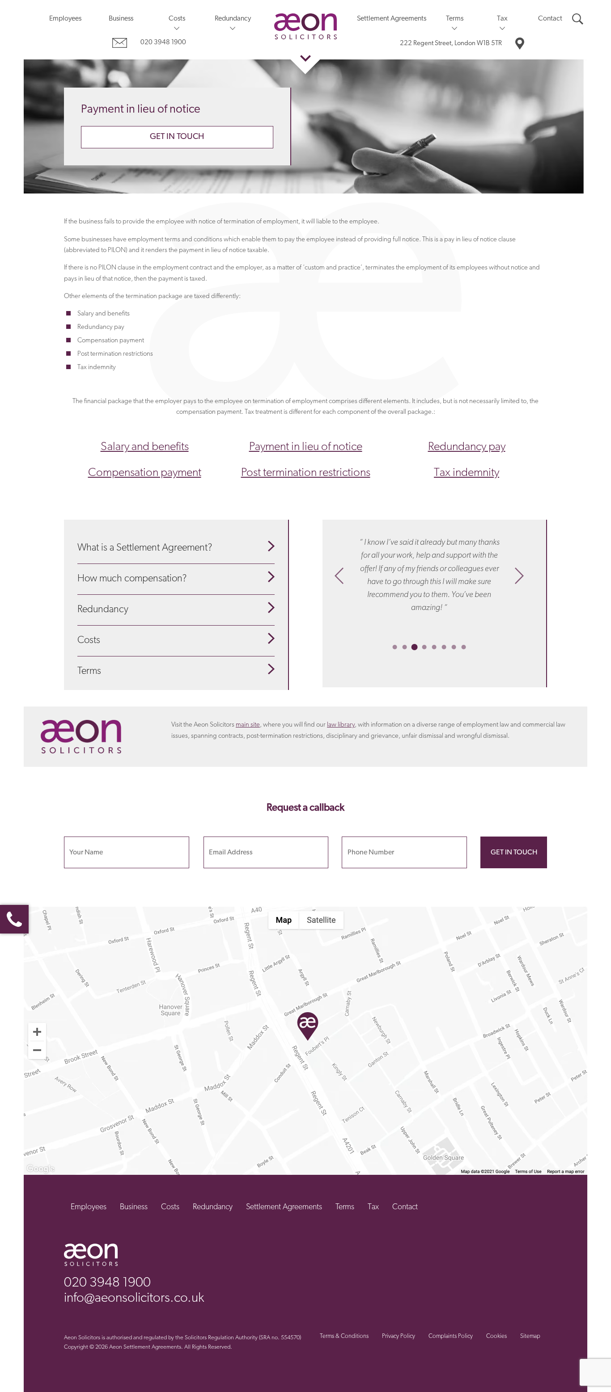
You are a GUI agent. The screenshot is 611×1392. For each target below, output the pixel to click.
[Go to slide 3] (415, 647)
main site (248, 725)
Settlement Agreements (391, 18)
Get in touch (177, 137)
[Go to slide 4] (424, 647)
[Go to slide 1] (395, 647)
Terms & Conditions (344, 1336)
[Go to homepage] (305, 26)
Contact (550, 18)
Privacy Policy (398, 1336)
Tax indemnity (466, 473)
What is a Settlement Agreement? (144, 548)
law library (341, 725)
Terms (454, 18)
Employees (65, 18)
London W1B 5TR (451, 43)
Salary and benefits (145, 447)
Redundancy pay (466, 447)
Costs (177, 18)
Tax (502, 18)
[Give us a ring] (14, 919)
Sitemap (530, 1336)
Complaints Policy (451, 1336)
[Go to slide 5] (434, 647)
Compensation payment (144, 473)
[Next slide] (519, 575)
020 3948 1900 (163, 42)
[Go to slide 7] (454, 647)
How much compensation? (132, 579)
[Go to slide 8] (464, 647)
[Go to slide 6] (444, 647)
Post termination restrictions (305, 473)
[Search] (577, 19)
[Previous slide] (339, 575)
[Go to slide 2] (405, 647)
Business (121, 18)
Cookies (496, 1336)
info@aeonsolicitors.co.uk (134, 1298)
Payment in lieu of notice (305, 447)
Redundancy (233, 18)
